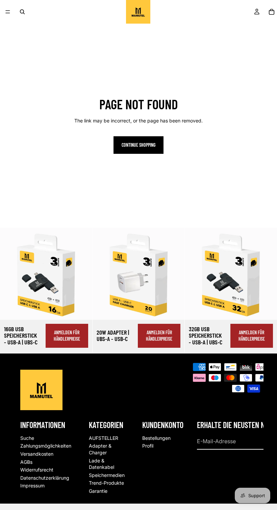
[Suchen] (22, 11)
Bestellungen (156, 438)
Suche (27, 438)
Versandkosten (36, 454)
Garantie (98, 491)
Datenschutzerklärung (44, 478)
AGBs (26, 462)
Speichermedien (107, 475)
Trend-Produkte (106, 483)
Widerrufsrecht (36, 470)
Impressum (32, 485)
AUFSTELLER (103, 438)
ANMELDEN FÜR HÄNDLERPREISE (67, 336)
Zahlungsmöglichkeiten (45, 446)
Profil (147, 446)
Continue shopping (138, 145)
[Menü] (8, 12)
